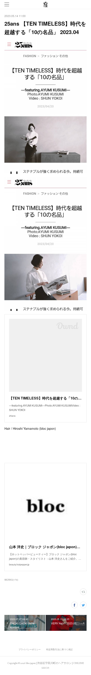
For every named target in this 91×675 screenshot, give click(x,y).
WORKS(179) (11, 579)
